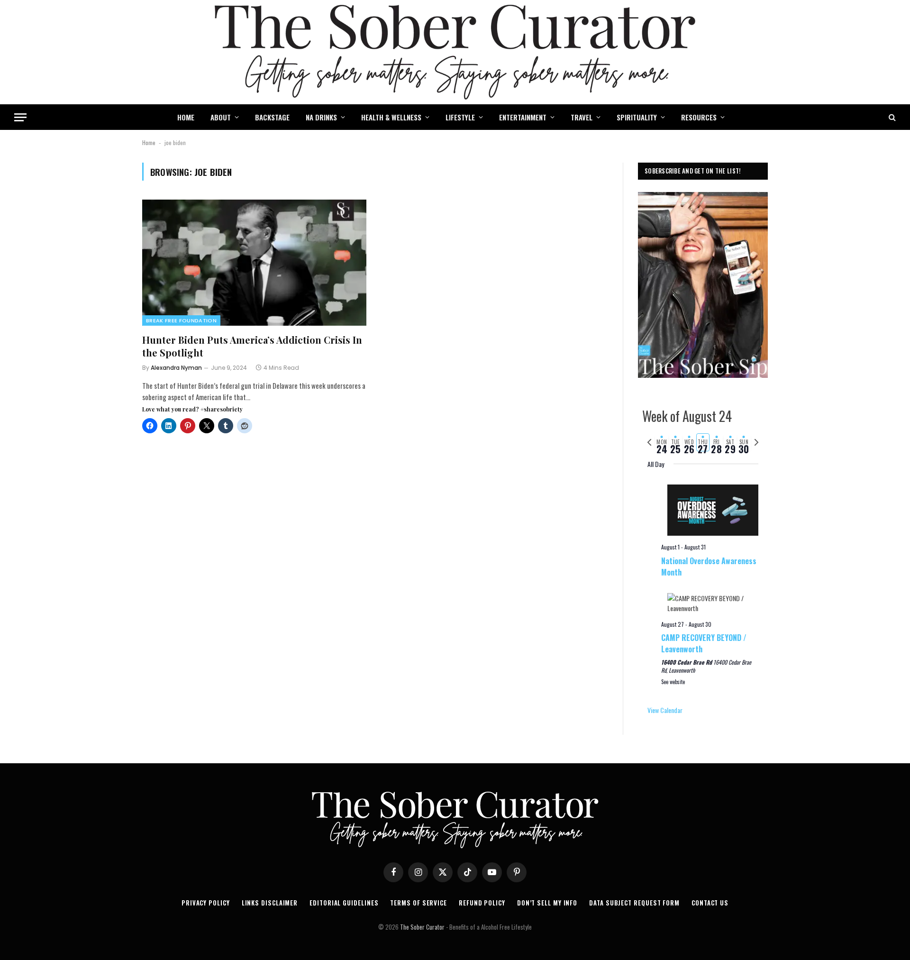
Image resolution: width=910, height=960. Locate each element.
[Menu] (20, 117)
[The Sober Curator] (455, 52)
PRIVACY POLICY (206, 902)
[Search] (891, 117)
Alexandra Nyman (176, 368)
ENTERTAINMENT (522, 117)
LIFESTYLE (460, 117)
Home (148, 142)
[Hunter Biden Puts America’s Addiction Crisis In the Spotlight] (254, 263)
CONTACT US (710, 902)
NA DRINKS (321, 117)
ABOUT (220, 117)
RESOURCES (699, 117)
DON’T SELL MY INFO (547, 902)
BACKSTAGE (272, 117)
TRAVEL (581, 117)
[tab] (662, 442)
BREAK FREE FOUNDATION (181, 320)
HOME (185, 117)
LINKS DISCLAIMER (270, 902)
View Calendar (664, 710)
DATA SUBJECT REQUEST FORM (634, 902)
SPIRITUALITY (637, 117)
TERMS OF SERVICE (418, 902)
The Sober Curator (422, 927)
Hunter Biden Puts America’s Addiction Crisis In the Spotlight (252, 346)
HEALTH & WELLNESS (391, 117)
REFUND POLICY (482, 902)
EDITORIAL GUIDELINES (343, 902)
